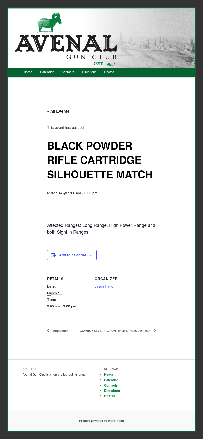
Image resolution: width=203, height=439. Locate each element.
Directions (89, 71)
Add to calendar (72, 254)
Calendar (47, 71)
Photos (109, 71)
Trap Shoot (60, 331)
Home (28, 71)
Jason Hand (104, 286)
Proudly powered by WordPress (101, 420)
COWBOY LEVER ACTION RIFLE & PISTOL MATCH (115, 331)
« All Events (58, 111)
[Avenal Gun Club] (101, 38)
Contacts (67, 71)
